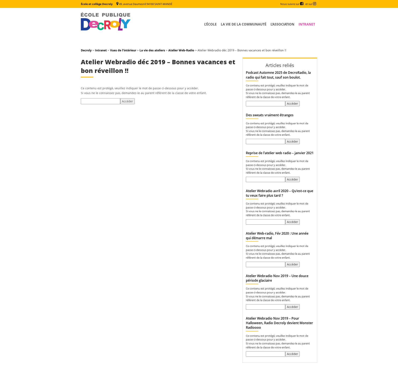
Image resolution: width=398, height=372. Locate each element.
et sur (309, 4)
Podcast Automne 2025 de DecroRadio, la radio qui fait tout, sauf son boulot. (278, 74)
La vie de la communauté (243, 24)
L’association (282, 24)
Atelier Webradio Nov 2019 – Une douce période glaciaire (277, 278)
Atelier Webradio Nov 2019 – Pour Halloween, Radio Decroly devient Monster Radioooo (279, 323)
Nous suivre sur (290, 4)
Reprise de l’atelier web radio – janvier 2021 (280, 153)
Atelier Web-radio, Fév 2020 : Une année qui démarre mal (277, 235)
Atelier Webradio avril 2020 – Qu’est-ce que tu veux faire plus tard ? (279, 193)
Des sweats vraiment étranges (270, 115)
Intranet (306, 24)
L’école (210, 24)
